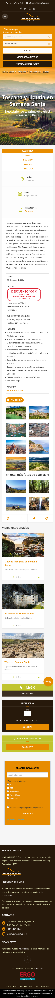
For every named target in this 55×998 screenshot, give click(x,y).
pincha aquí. (36, 996)
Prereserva (27, 169)
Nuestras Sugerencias (27, 64)
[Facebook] (20, 9)
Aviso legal (45, 986)
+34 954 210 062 (16, 3)
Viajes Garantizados (27, 57)
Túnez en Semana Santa (17, 662)
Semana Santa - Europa (39, 71)
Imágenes (27, 164)
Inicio (4, 71)
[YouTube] (30, 9)
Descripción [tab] (28, 151)
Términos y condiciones (29, 986)
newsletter (23, 949)
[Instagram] (34, 9)
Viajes (11, 71)
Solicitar (27, 727)
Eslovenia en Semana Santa (19, 613)
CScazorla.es (38, 968)
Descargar (29, 211)
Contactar (27, 747)
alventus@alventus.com (39, 3)
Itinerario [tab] (28, 160)
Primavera (21, 71)
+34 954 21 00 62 (14, 929)
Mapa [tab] (27, 155)
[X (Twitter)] (25, 9)
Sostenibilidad (11, 986)
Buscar (27, 50)
